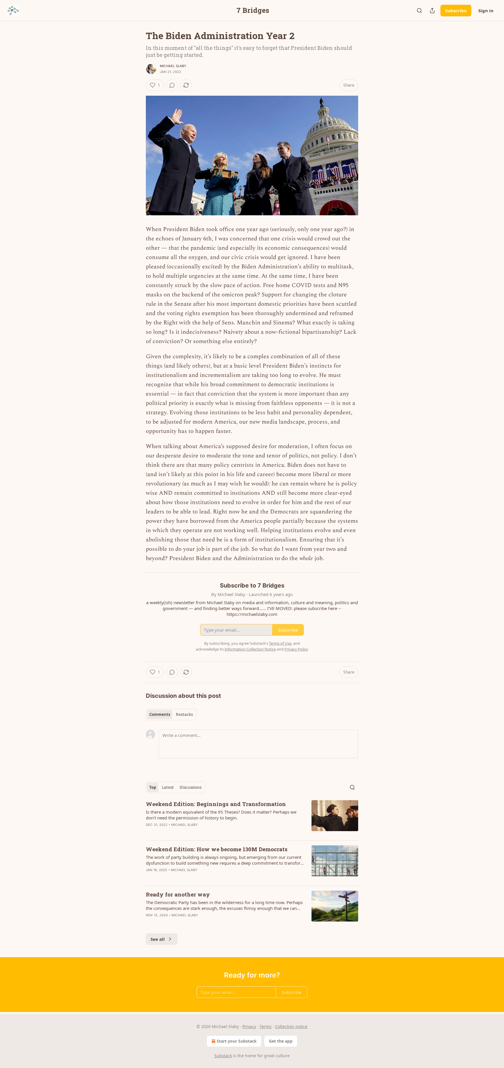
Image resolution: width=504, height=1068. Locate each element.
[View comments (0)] (172, 85)
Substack (223, 1055)
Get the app (281, 1041)
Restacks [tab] (184, 714)
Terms (266, 1026)
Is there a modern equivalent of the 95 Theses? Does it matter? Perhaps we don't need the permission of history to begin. (221, 815)
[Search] (419, 10)
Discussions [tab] (191, 787)
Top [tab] (152, 787)
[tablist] (171, 714)
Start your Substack (237, 1041)
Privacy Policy (296, 649)
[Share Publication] (432, 10)
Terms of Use (280, 643)
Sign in (486, 10)
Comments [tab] (159, 714)
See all (157, 939)
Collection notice (291, 1026)
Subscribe (456, 10)
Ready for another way (178, 894)
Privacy (249, 1026)
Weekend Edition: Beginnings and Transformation (216, 803)
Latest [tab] (168, 787)
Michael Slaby (173, 66)
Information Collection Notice (250, 649)
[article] (252, 818)
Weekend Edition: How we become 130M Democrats (217, 849)
